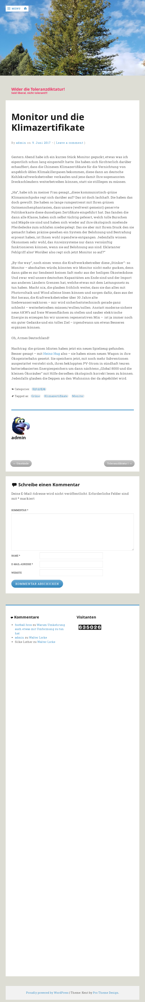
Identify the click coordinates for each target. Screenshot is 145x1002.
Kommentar (19, 510)
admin (21, 143)
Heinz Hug (51, 353)
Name (15, 555)
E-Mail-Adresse (22, 564)
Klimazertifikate (56, 396)
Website (16, 572)
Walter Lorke (38, 637)
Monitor (78, 396)
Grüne (35, 396)
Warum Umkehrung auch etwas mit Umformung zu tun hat (40, 629)
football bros (23, 625)
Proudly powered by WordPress (47, 992)
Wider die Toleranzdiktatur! (38, 89)
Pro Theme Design (106, 992)
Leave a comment (69, 143)
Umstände (22, 463)
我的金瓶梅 (39, 389)
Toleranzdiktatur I (118, 463)
